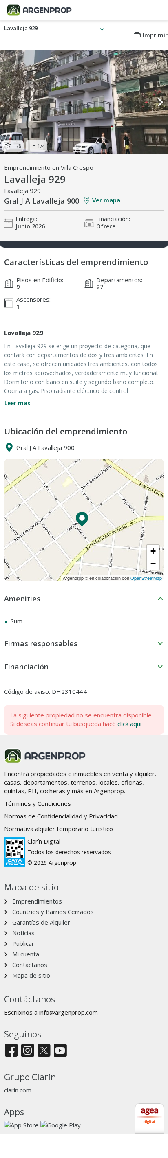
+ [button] (153, 551)
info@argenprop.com (68, 1012)
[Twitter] (44, 1051)
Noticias (23, 933)
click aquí (129, 723)
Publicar (23, 943)
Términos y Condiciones (37, 803)
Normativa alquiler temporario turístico (58, 829)
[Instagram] (27, 1051)
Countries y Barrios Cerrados (53, 912)
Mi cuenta (25, 954)
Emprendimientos (37, 901)
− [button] (153, 563)
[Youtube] (60, 1051)
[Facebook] (11, 1051)
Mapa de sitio (31, 975)
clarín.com (17, 1090)
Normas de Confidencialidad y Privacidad (61, 816)
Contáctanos (29, 965)
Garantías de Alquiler (41, 922)
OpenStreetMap (146, 578)
